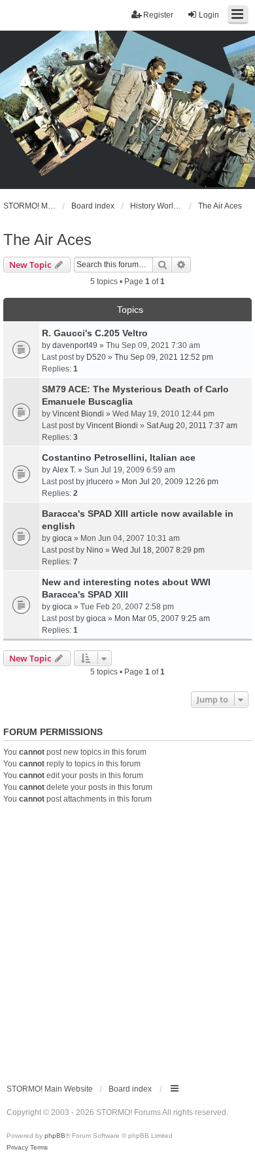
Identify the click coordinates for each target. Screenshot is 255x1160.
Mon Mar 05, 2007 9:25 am (162, 618)
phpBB (54, 1135)
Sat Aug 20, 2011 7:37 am (191, 425)
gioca (62, 538)
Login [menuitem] (209, 15)
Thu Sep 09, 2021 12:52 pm (163, 357)
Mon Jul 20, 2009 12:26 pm (170, 481)
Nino (94, 550)
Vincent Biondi (78, 413)
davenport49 (74, 345)
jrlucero (99, 481)
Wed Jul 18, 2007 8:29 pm (158, 550)
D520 (96, 357)
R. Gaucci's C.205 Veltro (95, 333)
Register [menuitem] (158, 15)
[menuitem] (17, 1147)
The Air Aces (47, 239)
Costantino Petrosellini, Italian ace (119, 457)
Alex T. (64, 469)
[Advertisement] (127, 938)
